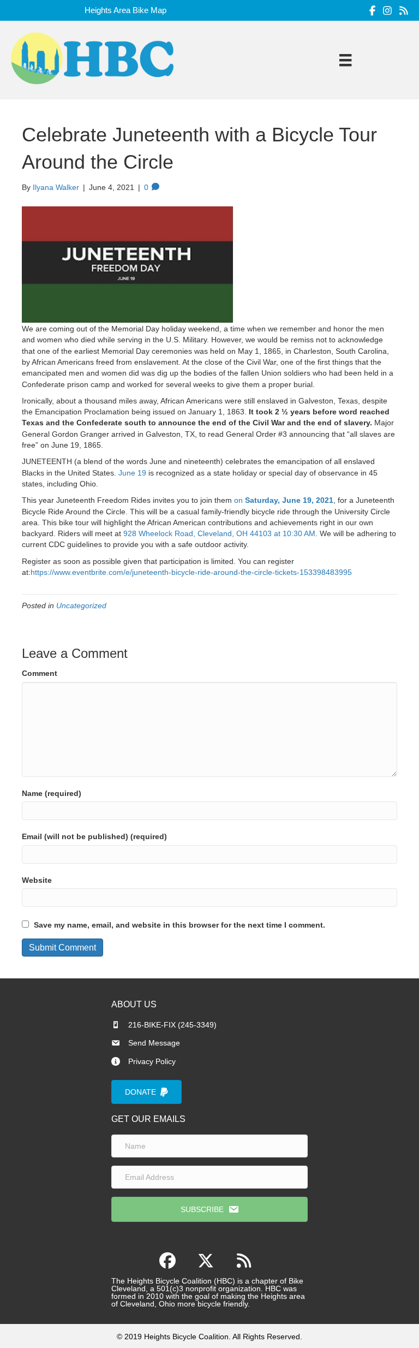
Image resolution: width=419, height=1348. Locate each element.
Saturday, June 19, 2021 (289, 500)
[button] (209, 1209)
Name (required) (51, 793)
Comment (39, 673)
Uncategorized (81, 605)
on (239, 500)
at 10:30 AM (294, 533)
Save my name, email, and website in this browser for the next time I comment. (179, 925)
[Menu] (345, 60)
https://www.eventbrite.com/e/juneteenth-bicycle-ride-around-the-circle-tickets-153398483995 (191, 572)
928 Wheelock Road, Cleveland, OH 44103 (197, 533)
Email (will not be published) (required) (94, 836)
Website (37, 880)
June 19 (132, 472)
